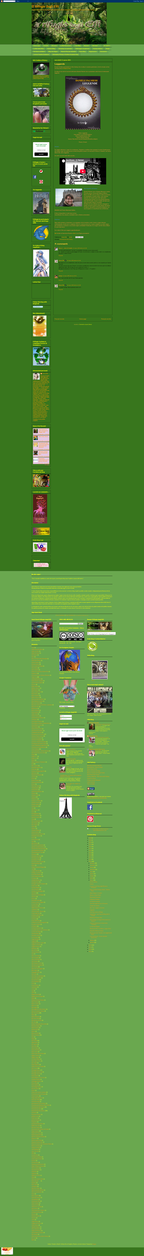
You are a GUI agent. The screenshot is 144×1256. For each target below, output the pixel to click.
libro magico (34, 970)
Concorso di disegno (36, 738)
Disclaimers (103, 51)
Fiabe (33, 819)
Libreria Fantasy (35, 952)
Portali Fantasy (35, 1096)
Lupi (33, 990)
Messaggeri (34, 1007)
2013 (90, 947)
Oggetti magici (35, 1057)
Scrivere (34, 1160)
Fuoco (33, 837)
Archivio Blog (51, 48)
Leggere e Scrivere (36, 944)
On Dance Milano (36, 1059)
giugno (92, 873)
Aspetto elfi (34, 673)
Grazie (33, 865)
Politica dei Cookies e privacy (39, 1092)
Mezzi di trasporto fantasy (38, 1011)
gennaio (92, 942)
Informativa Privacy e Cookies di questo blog (65, 54)
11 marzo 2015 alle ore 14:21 (69, 275)
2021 (90, 848)
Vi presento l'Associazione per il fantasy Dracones (44, 460)
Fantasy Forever (36, 802)
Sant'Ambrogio (35, 1149)
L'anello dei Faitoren (94, 905)
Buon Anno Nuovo (43, 436)
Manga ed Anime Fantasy (38, 1000)
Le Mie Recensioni (65, 45)
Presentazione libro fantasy (66, 239)
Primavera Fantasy (36, 1114)
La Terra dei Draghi (36, 931)
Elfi (32, 763)
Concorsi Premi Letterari (37, 736)
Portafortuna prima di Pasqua (39, 1094)
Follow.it (34, 828)
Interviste (34, 896)
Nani (33, 1037)
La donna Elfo (35, 917)
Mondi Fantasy (35, 1027)
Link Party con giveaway (37, 976)
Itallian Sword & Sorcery (37, 907)
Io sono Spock (35, 904)
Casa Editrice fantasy (37, 721)
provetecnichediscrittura (37, 1123)
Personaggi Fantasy (36, 1086)
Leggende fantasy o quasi (38, 942)
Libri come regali (36, 955)
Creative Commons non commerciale (96, 798)
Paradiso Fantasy (36, 1079)
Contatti (46, 45)
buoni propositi (35, 712)
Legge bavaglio (35, 939)
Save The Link (35, 1151)
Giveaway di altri (36, 858)
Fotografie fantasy (36, 835)
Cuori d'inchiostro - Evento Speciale (40, 751)
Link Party (34, 974)
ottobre (92, 867)
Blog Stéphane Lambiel (37, 701)
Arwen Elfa (64, 237)
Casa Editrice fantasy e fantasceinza (40, 723)
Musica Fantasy (35, 1035)
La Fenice (34, 918)
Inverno (33, 898)
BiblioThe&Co (35, 690)
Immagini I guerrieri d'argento (39, 883)
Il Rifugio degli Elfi (45, 6)
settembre (92, 869)
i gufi (33, 869)
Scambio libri (35, 1155)
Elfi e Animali (35, 765)
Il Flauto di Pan (67, 68)
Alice (33, 656)
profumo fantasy (35, 1120)
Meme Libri (34, 1005)
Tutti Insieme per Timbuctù (38, 1210)
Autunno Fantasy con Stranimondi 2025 (43, 453)
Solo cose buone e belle (37, 1179)
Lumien (33, 989)
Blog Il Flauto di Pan (92, 769)
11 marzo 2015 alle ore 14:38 (74, 285)
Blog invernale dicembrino (38, 699)
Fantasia (34, 793)
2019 (90, 853)
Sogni (33, 1177)
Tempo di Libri (35, 1204)
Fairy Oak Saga (35, 786)
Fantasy (34, 797)
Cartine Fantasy (35, 715)
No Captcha (34, 1044)
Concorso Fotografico (37, 739)
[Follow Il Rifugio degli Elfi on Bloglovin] (38, 307)
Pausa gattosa (35, 1085)
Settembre (34, 1171)
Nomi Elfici (34, 1046)
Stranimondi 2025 (36, 1201)
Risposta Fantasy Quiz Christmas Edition (42, 1144)
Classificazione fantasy (37, 730)
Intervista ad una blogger (38, 894)
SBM (33, 1153)
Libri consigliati (35, 957)
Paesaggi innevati (36, 1073)
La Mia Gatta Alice (39, 48)
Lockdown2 (34, 987)
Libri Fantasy (35, 961)
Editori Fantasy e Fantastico (38, 762)
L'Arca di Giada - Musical (38, 911)
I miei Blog (77, 45)
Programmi (34, 1121)
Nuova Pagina (35, 1048)
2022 (90, 846)
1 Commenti (46, 434)
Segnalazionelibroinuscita (38, 1164)
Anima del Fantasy (36, 660)
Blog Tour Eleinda (36, 703)
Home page (37, 45)
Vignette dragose (36, 1227)
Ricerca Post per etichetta (68, 51)
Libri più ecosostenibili (37, 965)
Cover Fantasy (35, 749)
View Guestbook (60, 615)
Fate (33, 808)
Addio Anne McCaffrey (37, 649)
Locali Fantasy (35, 985)
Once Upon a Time (36, 1061)
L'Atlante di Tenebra (94, 899)
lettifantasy (34, 948)
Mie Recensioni (35, 1013)
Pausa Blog (34, 1083)
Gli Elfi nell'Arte (93, 882)
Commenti (64, 718)
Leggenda (34, 941)
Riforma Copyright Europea (38, 1136)
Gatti (33, 841)
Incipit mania (35, 885)
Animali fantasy (35, 664)
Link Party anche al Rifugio (96, 912)
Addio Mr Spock (35, 653)
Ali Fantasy (34, 655)
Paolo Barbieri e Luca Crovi (38, 1077)
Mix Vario (34, 1022)
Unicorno (34, 1214)
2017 (90, 857)
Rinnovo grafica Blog (37, 1140)
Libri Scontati (35, 966)
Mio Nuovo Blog (35, 1018)
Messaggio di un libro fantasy (39, 1009)
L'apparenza (34, 909)
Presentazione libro (36, 1109)
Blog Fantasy (35, 693)
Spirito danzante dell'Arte (38, 1190)
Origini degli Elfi (35, 1064)
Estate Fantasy (35, 780)
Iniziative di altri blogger (37, 891)
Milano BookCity (36, 1016)
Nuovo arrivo (35, 1051)
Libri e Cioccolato (36, 959)
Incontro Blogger (36, 887)
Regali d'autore (35, 1131)
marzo (92, 880)
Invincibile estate (36, 900)
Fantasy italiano (35, 804)
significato (34, 1173)
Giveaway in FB (35, 859)
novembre (92, 865)
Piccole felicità (35, 1088)
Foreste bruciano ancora (37, 834)
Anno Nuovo (35, 668)
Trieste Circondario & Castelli (102, 737)
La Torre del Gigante (95, 926)
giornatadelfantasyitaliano (38, 850)
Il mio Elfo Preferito (36, 874)
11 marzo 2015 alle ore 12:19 (80, 248)
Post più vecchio (106, 319)
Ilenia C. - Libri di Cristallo (65, 248)
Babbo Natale (35, 686)
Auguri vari (34, 677)
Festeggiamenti (35, 813)
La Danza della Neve (37, 915)
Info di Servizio (35, 889)
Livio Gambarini (35, 981)
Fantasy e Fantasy (36, 800)
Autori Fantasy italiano (37, 682)
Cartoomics (34, 719)
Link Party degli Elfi (36, 978)
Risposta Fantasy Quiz (37, 1142)
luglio (91, 871)
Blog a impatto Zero (36, 691)
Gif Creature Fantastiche (37, 845)
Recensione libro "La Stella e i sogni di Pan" (100, 928)
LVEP (33, 992)
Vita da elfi (68, 767)
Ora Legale (34, 1062)
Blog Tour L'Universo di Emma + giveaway (42, 704)
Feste (33, 811)
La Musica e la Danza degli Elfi (39, 922)
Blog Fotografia (35, 695)
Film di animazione (36, 821)
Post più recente (59, 319)
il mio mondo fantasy (37, 876)
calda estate (35, 714)
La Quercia (34, 926)
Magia (33, 998)
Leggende (92, 910)
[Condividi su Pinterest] (82, 237)
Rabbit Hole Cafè (36, 1125)
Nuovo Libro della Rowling (38, 1053)
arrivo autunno (35, 669)
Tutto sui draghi (91, 784)
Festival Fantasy (36, 815)
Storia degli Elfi (35, 1195)
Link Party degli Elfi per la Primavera (99, 903)
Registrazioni (93, 51)
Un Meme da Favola (36, 1212)
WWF (33, 1240)
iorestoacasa (35, 906)
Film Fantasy (35, 823)
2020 (90, 850)
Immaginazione (35, 882)
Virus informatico (36, 1228)
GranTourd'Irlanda (36, 863)
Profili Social (35, 1118)
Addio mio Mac (35, 651)
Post (62, 716)
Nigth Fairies (35, 1042)
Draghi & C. (34, 756)
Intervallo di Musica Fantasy (97, 930)
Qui (55, 233)
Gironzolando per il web (37, 852)
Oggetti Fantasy (35, 1055)
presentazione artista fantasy (39, 1103)
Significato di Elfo (36, 1175)
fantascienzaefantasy (37, 791)
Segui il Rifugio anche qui (38, 1166)
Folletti (33, 826)
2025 (90, 840)
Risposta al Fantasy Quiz (96, 917)
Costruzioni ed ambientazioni (39, 747)
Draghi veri (34, 758)
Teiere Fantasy (35, 1203)
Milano (33, 1014)
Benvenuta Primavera (95, 897)
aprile (91, 878)
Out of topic (34, 1068)
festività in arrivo (36, 817)
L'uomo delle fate (36, 913)
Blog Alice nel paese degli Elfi (94, 765)
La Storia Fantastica (36, 928)
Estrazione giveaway (37, 782)
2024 (90, 842)
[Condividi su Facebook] (81, 237)
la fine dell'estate (36, 920)
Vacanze (34, 1217)
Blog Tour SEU (35, 706)
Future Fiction (35, 839)
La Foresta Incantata (95, 901)
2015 (90, 861)
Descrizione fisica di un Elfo (38, 752)
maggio (92, 875)
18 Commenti (46, 463)
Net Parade (34, 1040)
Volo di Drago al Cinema (37, 1232)
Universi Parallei (35, 1216)
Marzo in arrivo (35, 1003)
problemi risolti (35, 1116)
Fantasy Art (34, 798)
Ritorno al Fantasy (36, 1145)
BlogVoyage (34, 708)
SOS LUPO (34, 1184)
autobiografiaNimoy (36, 679)
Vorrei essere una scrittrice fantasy (40, 1236)
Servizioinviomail (36, 1169)
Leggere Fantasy (36, 946)
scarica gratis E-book (37, 1158)
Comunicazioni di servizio (38, 734)
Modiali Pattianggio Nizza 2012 (39, 1024)
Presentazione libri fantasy (38, 1107)
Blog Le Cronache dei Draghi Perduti (96, 772)
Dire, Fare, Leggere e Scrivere (97, 907)
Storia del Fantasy (36, 1197)
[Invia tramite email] (76, 237)
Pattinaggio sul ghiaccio (83, 48)
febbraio (92, 940)
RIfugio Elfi (34, 1138)
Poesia (33, 1090)
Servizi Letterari (35, 1168)
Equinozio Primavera (37, 774)
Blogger (94, 1244)
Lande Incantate (91, 782)
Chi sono (54, 45)
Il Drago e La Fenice (36, 872)
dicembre (92, 863)
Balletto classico (36, 688)
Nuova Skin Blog (36, 1049)
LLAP (33, 983)
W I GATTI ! (107, 45)
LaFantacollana (35, 933)
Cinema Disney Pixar (37, 728)
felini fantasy (35, 810)
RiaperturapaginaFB (36, 1134)
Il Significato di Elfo (71, 759)
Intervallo (34, 893)
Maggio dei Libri (35, 994)
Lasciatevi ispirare (36, 935)
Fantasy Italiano (97, 48)
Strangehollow (35, 1199)
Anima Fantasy (35, 662)
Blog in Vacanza (35, 697)
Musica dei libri (35, 1033)
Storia (33, 1193)
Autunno (34, 684)
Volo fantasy (35, 1234)
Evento (33, 784)
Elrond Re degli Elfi (36, 767)
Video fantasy (35, 1225)
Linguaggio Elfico (36, 972)
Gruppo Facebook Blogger (38, 867)
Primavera (34, 1112)
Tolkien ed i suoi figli (36, 1206)
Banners (86, 45)
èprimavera (34, 773)
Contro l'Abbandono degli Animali (39, 745)
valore (33, 1219)
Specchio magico (36, 1188)
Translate (71, 708)
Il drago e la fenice (70, 749)
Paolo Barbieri (35, 1075)
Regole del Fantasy (36, 1132)
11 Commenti (46, 449)
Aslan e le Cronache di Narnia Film (40, 671)
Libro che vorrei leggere (37, 968)
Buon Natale (98, 750)
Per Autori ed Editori (39, 51)
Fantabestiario (35, 787)
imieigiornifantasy (36, 880)
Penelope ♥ (93, 680)
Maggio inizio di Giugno (37, 996)
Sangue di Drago (36, 1147)
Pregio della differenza (37, 1097)
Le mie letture (35, 937)
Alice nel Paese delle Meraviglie (39, 658)
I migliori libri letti (36, 870)
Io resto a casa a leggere (38, 902)
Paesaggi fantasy (36, 1070)
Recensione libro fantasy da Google (40, 1129)
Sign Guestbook (70, 615)
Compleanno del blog (37, 732)
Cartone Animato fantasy (38, 717)
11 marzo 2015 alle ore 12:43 (74, 260)
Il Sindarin (34, 878)
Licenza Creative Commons (41, 54)
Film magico (35, 824)
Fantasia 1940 (35, 795)
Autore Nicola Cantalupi (37, 680)
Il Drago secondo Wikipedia (93, 780)
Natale (33, 1038)
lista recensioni (35, 979)
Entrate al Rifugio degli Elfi (38, 771)
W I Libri (34, 1238)
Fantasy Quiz (35, 806)
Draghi (108, 48)
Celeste (92, 884)
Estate (33, 778)
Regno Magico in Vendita (96, 893)
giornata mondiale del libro (38, 846)
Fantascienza (35, 789)
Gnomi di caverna (91, 778)
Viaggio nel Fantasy (36, 1223)
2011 (90, 951)
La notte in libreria (36, 924)
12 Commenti (46, 456)
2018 (90, 855)
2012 (90, 949)
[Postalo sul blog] (78, 237)
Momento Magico (36, 1025)
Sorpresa (34, 1182)
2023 (90, 844)
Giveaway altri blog (36, 856)
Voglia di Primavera (36, 1230)
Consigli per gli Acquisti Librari (39, 743)
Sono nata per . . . (36, 1180)
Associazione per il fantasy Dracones (41, 675)
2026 (90, 838)
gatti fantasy (35, 843)
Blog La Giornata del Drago (93, 771)
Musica (33, 1031)
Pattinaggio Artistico (36, 1081)
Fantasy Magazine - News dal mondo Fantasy (98, 776)
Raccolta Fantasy (36, 1127)
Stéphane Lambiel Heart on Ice (97, 749)
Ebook (33, 760)
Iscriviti (41, 154)
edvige (60, 275)
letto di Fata (34, 950)
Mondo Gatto (35, 1029)
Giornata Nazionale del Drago (39, 848)
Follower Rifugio (35, 830)
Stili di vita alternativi (37, 1192)
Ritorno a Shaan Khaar (95, 895)
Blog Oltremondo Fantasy (93, 774)
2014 (90, 945)
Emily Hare (34, 769)
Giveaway (34, 854)
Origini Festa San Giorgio (38, 1066)
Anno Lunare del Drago (37, 666)
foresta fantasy (35, 832)
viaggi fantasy (35, 1221)
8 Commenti (46, 440)
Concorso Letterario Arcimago (39, 741)
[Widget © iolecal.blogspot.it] (46, 465)
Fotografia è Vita (93, 736)
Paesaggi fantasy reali (37, 1072)
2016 (90, 859)
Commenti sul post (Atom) (85, 324)
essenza (34, 776)
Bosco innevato (35, 710)
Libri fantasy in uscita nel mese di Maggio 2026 (43, 431)
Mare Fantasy (35, 1002)
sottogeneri (34, 1186)
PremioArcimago (36, 1101)
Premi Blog (82, 51)
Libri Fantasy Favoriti (37, 963)
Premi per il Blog (36, 1099)
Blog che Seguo (53, 51)
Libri (33, 953)
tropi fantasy (35, 1208)
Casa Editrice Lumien (37, 725)
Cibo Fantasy (35, 727)
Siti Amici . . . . (96, 45)
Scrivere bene (35, 1162)
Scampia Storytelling (37, 1157)
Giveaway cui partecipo (65, 48)
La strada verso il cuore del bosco (40, 930)
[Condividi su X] (79, 237)
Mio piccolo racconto (37, 1020)
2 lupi (33, 647)
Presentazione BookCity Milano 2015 (40, 1105)
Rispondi (61, 255)
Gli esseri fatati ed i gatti (37, 861)
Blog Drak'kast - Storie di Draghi (95, 767)
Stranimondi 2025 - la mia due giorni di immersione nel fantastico (44, 445)
